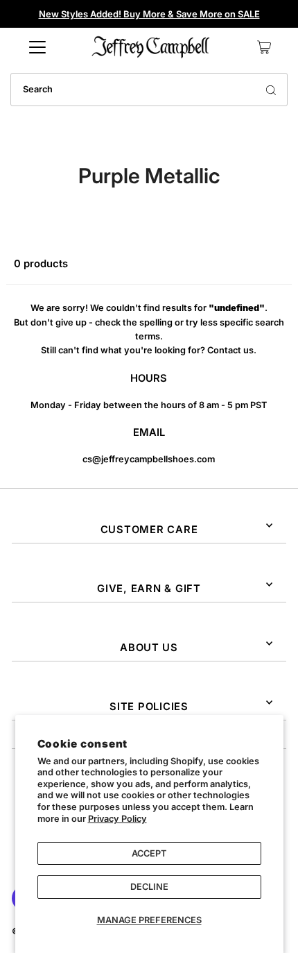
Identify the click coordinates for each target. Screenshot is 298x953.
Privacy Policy (117, 818)
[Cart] (264, 47)
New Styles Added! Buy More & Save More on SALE (149, 13)
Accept (149, 853)
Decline (149, 887)
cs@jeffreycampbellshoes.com (148, 459)
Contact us (230, 350)
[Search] (271, 89)
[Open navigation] (37, 47)
